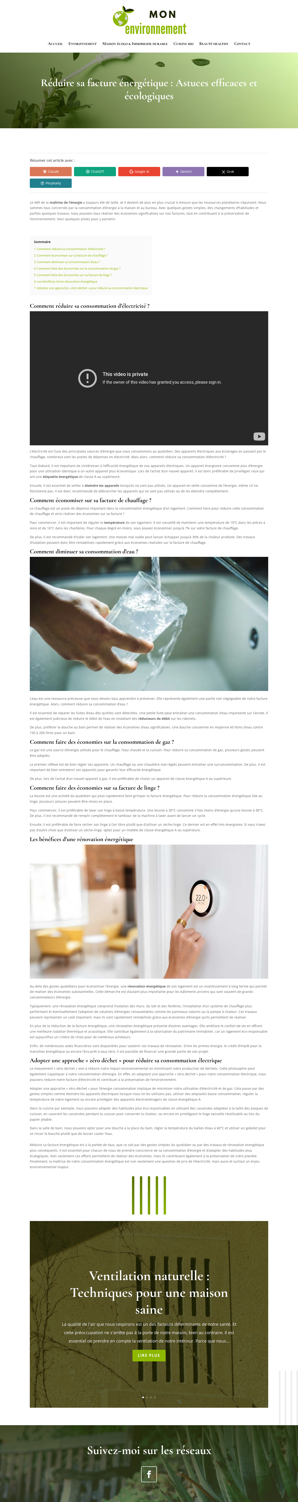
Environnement (82, 44)
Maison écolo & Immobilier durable (135, 44)
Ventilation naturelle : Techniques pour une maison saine (149, 1292)
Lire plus (149, 1355)
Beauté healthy (213, 44)
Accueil (55, 44)
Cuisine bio (183, 44)
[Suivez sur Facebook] (149, 1474)
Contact (242, 44)
